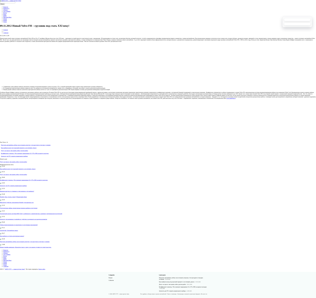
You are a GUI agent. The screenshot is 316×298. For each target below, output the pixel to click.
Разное (110, 277)
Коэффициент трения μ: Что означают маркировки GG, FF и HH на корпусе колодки (25, 153)
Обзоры (5, 10)
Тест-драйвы (6, 11)
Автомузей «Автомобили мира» (9, 230)
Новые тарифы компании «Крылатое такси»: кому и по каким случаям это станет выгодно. (25, 247)
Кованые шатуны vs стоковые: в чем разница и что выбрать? (17, 191)
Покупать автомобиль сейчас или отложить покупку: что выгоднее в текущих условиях (26, 145)
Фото (4, 14)
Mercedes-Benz (7, 17)
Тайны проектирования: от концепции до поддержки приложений (19, 225)
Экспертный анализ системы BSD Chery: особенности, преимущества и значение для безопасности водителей (31, 213)
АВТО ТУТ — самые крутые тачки (15, 269)
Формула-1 (6, 8)
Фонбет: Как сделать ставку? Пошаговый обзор (13, 197)
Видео (5, 13)
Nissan (5, 19)
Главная (5, 30)
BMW (5, 16)
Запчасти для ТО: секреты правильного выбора (14, 156)
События (5, 32)
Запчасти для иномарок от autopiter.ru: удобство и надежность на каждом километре (23, 219)
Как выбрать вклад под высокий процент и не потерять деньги (18, 148)
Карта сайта (42, 269)
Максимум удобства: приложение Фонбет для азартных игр (17, 202)
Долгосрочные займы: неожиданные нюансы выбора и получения (18, 208)
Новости (5, 7)
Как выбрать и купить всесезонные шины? (12, 236)
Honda (5, 20)
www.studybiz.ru (231, 98)
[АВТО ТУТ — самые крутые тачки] (10, 0)
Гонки (5, 21)
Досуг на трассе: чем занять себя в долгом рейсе (14, 150)
